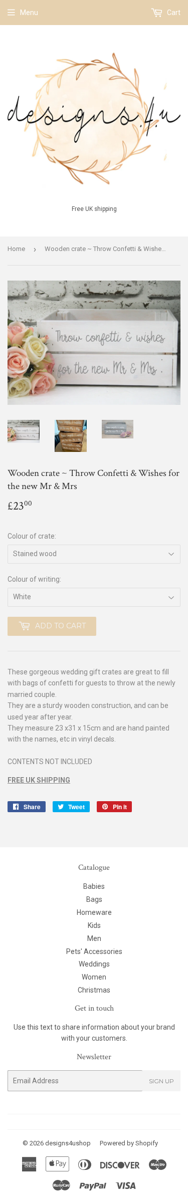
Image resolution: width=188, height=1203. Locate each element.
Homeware (94, 912)
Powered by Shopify (129, 1143)
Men (94, 938)
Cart (172, 13)
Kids (94, 925)
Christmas (94, 990)
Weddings (94, 964)
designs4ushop (68, 1143)
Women (94, 977)
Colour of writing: (34, 579)
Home (16, 249)
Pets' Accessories (94, 951)
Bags (94, 899)
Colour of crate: (32, 536)
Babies (94, 886)
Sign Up (161, 1081)
